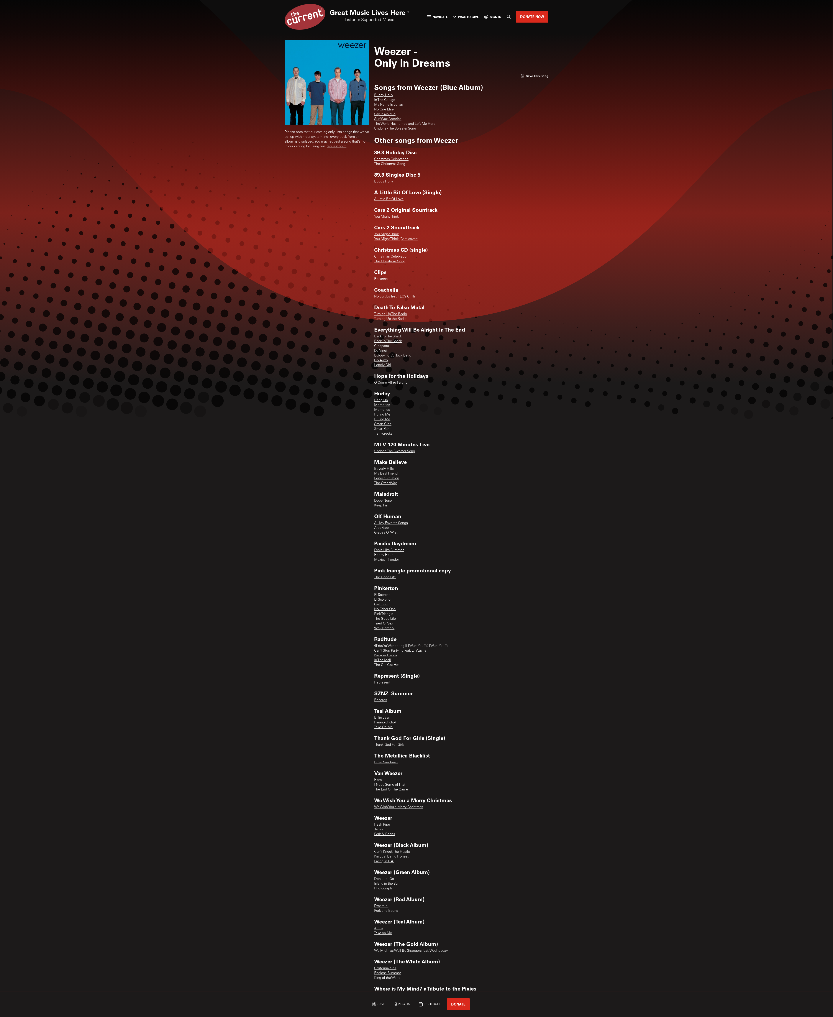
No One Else (384, 109)
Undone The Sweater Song (394, 451)
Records (380, 700)
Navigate (440, 17)
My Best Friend (386, 473)
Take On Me (383, 727)
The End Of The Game (391, 789)
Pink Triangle (383, 614)
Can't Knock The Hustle (392, 852)
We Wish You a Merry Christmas (398, 807)
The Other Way (385, 483)
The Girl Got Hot (386, 665)
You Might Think (386, 217)
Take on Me (383, 933)
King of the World (387, 978)
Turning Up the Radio (390, 319)
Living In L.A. (384, 861)
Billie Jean (382, 718)
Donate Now (532, 16)
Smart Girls (382, 424)
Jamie (379, 829)
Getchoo (380, 604)
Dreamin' (381, 906)
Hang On (381, 400)
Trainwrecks (383, 433)
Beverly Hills (384, 469)
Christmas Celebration (391, 159)
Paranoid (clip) (385, 722)
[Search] (508, 17)
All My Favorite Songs (391, 523)
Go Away (381, 360)
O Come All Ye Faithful (391, 382)
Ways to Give (468, 17)
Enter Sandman (386, 762)
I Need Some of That (389, 785)
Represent (382, 682)
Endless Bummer (387, 973)
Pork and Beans (386, 911)
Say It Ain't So (384, 114)
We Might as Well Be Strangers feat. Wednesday (411, 951)
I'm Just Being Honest (391, 856)
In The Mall (382, 660)
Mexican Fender (386, 560)
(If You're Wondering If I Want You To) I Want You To (411, 646)
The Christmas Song (389, 164)
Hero (378, 780)
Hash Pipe (382, 824)
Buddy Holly (383, 95)
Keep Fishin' (383, 505)
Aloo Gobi (382, 528)
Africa (378, 928)
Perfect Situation (386, 478)
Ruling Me (382, 414)
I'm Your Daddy (385, 655)
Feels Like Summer (389, 550)
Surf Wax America (387, 119)
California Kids (385, 968)
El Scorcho (382, 595)
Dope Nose (383, 501)
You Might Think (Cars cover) (396, 239)
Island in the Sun (387, 884)
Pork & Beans (384, 834)
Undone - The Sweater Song (395, 128)
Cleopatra (381, 346)
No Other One (385, 609)
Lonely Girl (382, 365)
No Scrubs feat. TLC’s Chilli (394, 296)
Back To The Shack (388, 336)
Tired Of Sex (383, 623)
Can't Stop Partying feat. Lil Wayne (400, 650)
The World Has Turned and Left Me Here (404, 124)
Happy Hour (383, 555)
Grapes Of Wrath (386, 532)
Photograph (383, 888)
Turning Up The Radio (390, 314)
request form (336, 146)
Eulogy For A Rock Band (392, 355)
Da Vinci (380, 351)
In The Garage (384, 100)
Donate (458, 1004)
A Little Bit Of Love (388, 199)
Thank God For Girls (389, 745)
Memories (382, 405)
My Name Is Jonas (388, 105)
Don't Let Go (384, 879)
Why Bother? (384, 628)
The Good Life (385, 577)
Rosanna (381, 279)
